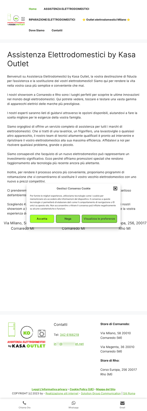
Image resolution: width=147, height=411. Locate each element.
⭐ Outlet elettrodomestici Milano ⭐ (106, 19)
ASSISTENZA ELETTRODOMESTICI (66, 9)
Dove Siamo (36, 30)
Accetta (42, 218)
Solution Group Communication (101, 393)
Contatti (57, 30)
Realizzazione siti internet (62, 393)
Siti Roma (129, 393)
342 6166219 (69, 335)
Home (33, 9)
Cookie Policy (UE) (82, 389)
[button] (115, 188)
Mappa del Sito (105, 389)
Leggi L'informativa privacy (49, 389)
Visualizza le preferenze (99, 218)
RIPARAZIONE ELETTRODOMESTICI (52, 19)
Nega (68, 218)
